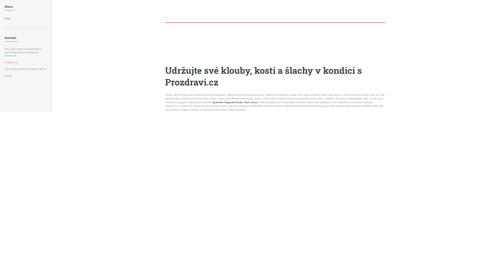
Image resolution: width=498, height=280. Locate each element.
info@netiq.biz (11, 62)
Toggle (59, 7)
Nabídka (8, 75)
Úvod (8, 19)
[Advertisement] (243, 46)
